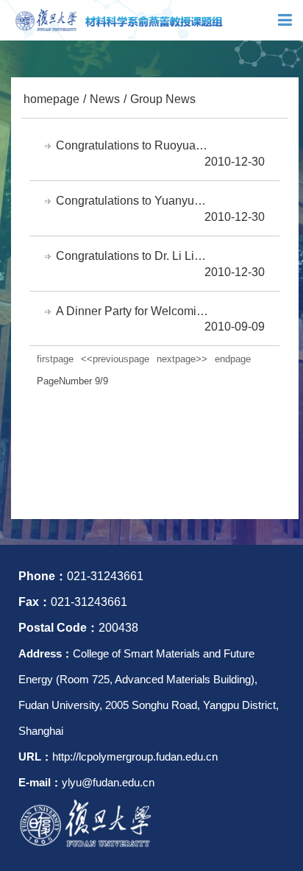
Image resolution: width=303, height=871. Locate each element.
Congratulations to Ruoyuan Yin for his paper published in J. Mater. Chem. (133, 145)
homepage (51, 99)
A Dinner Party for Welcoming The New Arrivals (133, 311)
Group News (163, 99)
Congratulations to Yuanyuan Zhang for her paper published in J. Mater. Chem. (133, 200)
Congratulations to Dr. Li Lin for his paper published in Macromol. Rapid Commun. (133, 256)
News (105, 99)
